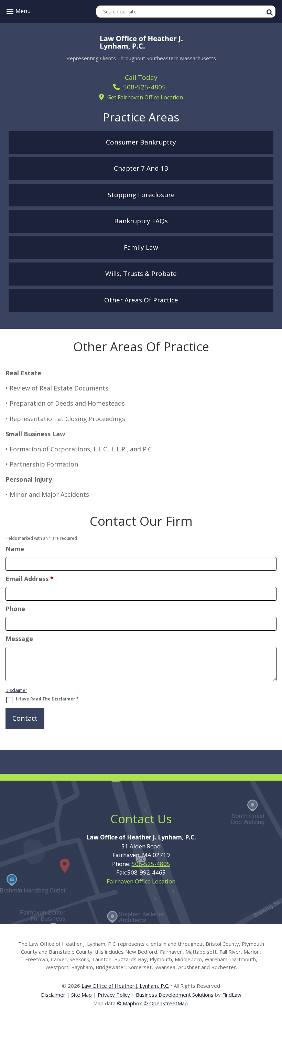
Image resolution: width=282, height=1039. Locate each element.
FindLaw (231, 994)
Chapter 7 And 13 (141, 168)
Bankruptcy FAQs (141, 220)
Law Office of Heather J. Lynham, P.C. (125, 985)
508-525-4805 (144, 87)
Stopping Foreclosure (141, 194)
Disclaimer (16, 690)
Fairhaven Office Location (141, 881)
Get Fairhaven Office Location (145, 97)
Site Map (81, 994)
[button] (17, 11)
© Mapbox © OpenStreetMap (152, 1003)
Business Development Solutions (175, 994)
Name (15, 549)
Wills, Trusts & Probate (141, 273)
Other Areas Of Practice (141, 300)
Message (19, 638)
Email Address (30, 579)
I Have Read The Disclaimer (47, 699)
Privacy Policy (114, 994)
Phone (15, 608)
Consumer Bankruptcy (141, 142)
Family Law (141, 247)
